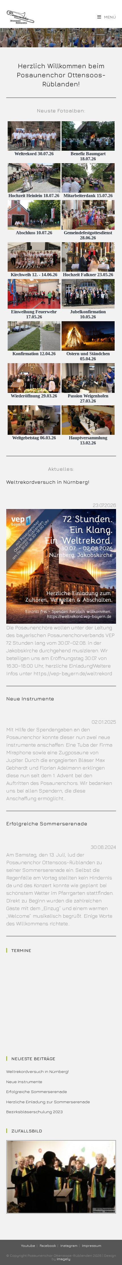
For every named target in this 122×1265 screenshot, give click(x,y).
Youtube (28, 1245)
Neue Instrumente (30, 699)
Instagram (68, 1245)
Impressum (91, 1245)
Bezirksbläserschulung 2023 (34, 1111)
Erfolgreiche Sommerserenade (46, 824)
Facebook (48, 1245)
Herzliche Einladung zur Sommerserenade (48, 1101)
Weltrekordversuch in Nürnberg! (47, 482)
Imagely (63, 1259)
